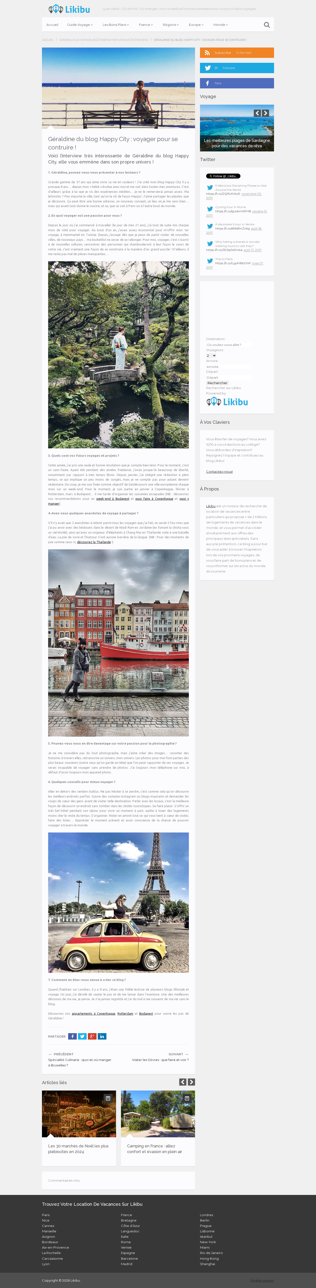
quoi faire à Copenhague (154, 498)
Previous (182, 1082)
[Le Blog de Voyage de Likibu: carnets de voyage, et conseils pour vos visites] (69, 9)
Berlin (204, 1220)
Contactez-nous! (219, 471)
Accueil (52, 25)
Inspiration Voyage (115, 40)
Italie (125, 1237)
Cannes (48, 1226)
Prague (206, 1226)
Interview (140, 40)
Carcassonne (52, 1258)
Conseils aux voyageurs (78, 40)
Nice (45, 1220)
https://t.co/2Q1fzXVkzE (223, 194)
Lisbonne (207, 1231)
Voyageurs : (215, 350)
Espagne (128, 1253)
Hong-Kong (209, 1258)
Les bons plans (114, 25)
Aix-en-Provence (55, 1247)
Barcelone (129, 1258)
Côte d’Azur (130, 1226)
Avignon (48, 1237)
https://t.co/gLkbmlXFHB (233, 211)
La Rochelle (51, 1253)
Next (191, 1082)
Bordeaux (50, 1242)
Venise (126, 1247)
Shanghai (207, 1264)
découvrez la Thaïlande (94, 542)
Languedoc (130, 1231)
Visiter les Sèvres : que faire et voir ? (160, 1060)
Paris (46, 1215)
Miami (205, 1247)
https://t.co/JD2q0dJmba (224, 250)
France (144, 25)
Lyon (46, 1264)
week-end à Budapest (112, 498)
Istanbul (206, 1237)
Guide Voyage (78, 25)
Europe (195, 25)
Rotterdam (125, 1013)
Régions (169, 25)
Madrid (126, 1264)
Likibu (211, 506)
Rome (126, 1242)
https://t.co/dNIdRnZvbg (232, 228)
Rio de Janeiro (211, 1253)
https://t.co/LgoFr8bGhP (233, 263)
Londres (206, 1215)
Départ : (212, 372)
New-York (208, 1242)
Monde (219, 25)
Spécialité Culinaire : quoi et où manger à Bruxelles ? (79, 1062)
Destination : (216, 339)
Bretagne (129, 1220)
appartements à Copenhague (93, 1013)
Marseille (49, 1231)
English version (262, 1280)
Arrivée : (212, 361)
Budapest (146, 1013)
